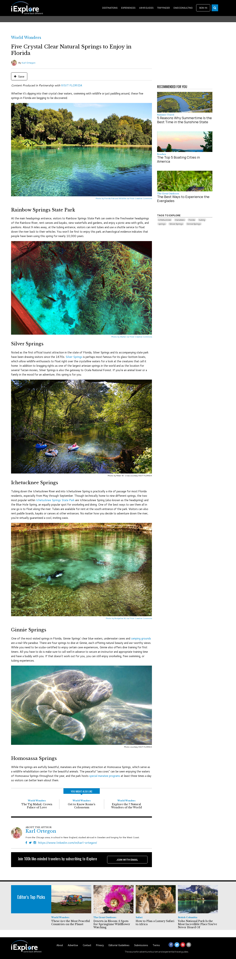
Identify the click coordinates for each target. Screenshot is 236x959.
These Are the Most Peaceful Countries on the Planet (70, 922)
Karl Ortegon (28, 62)
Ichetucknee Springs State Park (55, 500)
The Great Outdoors (168, 193)
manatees (180, 219)
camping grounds (141, 638)
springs (161, 223)
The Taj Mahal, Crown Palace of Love (36, 806)
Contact (87, 945)
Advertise (73, 945)
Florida (192, 219)
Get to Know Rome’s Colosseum (81, 806)
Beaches (161, 154)
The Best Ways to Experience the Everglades (183, 198)
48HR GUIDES (146, 7)
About (59, 945)
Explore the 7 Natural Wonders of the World (126, 806)
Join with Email (127, 859)
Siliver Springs (176, 223)
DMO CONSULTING (182, 7)
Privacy (100, 945)
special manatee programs (104, 776)
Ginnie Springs (194, 223)
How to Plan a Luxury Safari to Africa (155, 922)
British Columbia (187, 917)
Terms (156, 945)
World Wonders (26, 37)
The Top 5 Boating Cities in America (178, 159)
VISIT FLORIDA (71, 85)
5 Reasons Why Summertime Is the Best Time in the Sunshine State (184, 120)
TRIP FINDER (163, 7)
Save (20, 76)
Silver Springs (74, 357)
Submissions (141, 945)
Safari (139, 917)
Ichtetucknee (164, 219)
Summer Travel (165, 114)
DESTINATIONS (109, 7)
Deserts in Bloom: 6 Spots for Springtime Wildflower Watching (111, 924)
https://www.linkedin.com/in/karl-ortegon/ (67, 842)
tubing (202, 219)
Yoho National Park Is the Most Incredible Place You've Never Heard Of (197, 924)
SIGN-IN (203, 7)
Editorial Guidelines (118, 945)
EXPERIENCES (128, 7)
